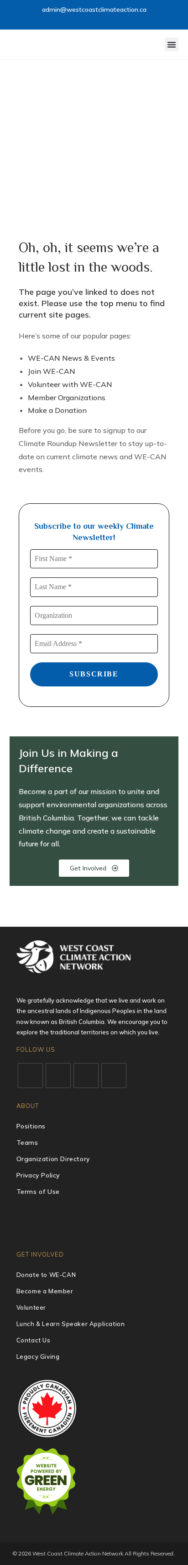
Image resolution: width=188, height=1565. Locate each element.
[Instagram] (86, 1075)
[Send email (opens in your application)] (120, 19)
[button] (171, 44)
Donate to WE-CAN (46, 1274)
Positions (31, 1126)
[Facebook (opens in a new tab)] (69, 19)
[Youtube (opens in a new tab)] (100, 19)
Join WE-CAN (51, 371)
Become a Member (44, 1291)
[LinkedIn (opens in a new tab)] (90, 19)
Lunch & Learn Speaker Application (70, 1323)
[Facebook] (58, 1075)
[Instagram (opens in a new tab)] (79, 19)
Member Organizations (66, 397)
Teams (27, 1142)
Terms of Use (38, 1191)
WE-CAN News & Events (71, 358)
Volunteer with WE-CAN (70, 384)
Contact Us (33, 1340)
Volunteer (31, 1307)
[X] (30, 1075)
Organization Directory (53, 1159)
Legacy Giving (38, 1356)
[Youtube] (113, 1075)
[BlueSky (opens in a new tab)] (111, 19)
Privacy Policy (38, 1175)
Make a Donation (57, 410)
